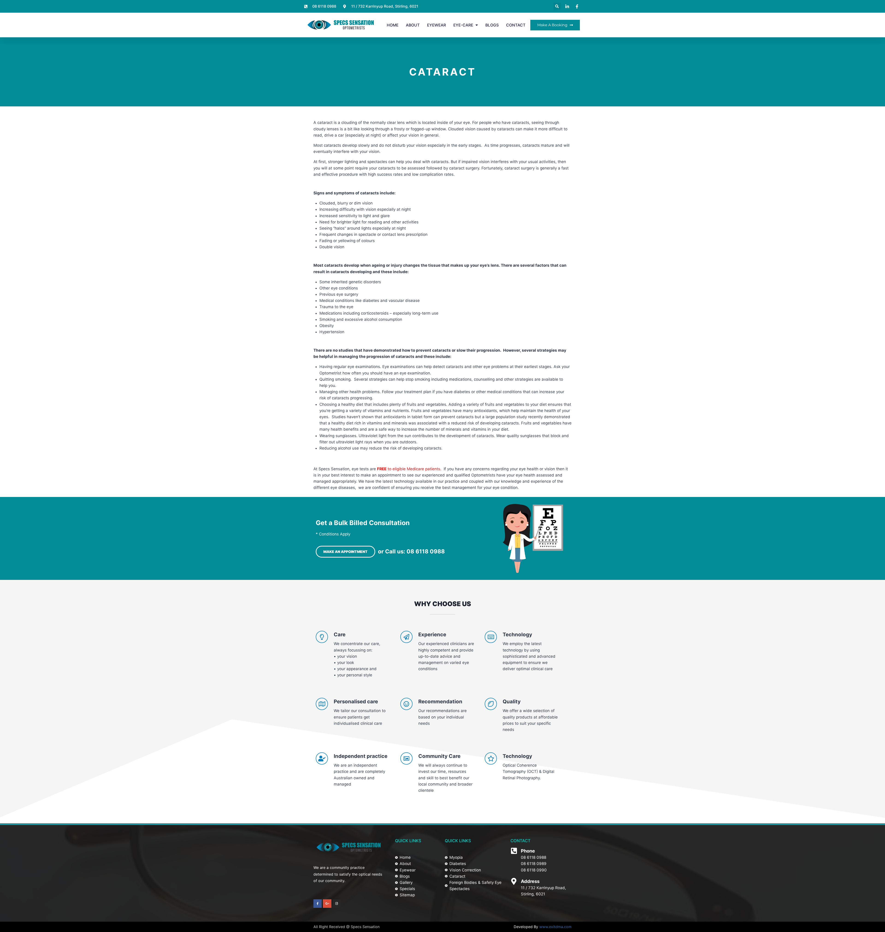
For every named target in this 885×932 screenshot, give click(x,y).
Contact (515, 25)
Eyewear (436, 25)
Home (392, 25)
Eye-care (463, 25)
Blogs (492, 25)
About (413, 25)
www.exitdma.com (555, 926)
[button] (557, 6)
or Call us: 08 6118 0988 (411, 551)
